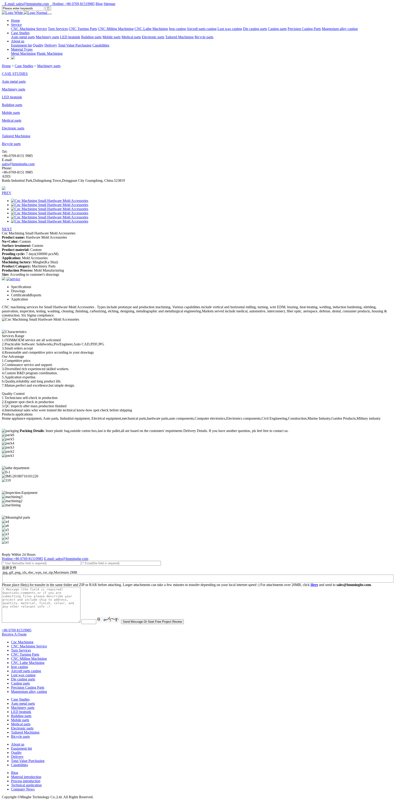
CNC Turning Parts (83, 29)
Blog (99, 4)
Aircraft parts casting (202, 29)
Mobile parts (111, 37)
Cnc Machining (22, 642)
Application (19, 299)
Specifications (21, 287)
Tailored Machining (179, 37)
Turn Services (58, 29)
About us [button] (17, 41)
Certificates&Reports (26, 295)
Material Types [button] (22, 49)
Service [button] (16, 25)
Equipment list (21, 45)
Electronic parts (153, 37)
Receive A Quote (14, 634)
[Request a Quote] (13, 58)
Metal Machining (23, 53)
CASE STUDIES (15, 74)
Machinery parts (47, 37)
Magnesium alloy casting (340, 29)
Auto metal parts (23, 37)
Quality (38, 45)
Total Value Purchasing (74, 45)
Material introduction (26, 777)
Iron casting (177, 29)
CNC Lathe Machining (151, 29)
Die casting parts (255, 29)
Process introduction (25, 781)
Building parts (91, 37)
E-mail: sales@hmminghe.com (25, 4)
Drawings (18, 291)
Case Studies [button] (20, 33)
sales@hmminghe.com (18, 164)
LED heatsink (70, 37)
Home (15, 20)
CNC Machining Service (29, 29)
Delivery (50, 45)
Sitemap (109, 4)
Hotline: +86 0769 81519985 (72, 4)
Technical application (26, 785)
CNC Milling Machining (116, 29)
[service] (13, 279)
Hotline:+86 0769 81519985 (22, 559)
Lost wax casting (229, 29)
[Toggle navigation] (50, 14)
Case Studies (24, 66)
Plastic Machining (50, 53)
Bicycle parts (204, 37)
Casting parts (277, 29)
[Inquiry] (4, 279)
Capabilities (100, 45)
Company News (23, 789)
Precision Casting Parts (304, 29)
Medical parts (131, 37)
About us (17, 744)
